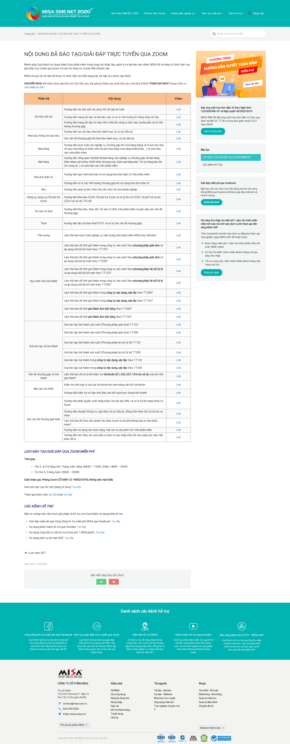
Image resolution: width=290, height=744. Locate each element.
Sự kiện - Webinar (163, 694)
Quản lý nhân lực (207, 698)
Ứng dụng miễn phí (164, 702)
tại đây (40, 87)
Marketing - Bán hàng (210, 694)
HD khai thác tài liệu (155, 13)
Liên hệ (114, 717)
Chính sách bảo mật (98, 738)
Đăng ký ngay (211, 272)
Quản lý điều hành (208, 702)
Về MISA (115, 690)
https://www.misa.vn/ (74, 714)
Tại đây (76, 487)
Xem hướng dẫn (213, 131)
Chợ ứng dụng (118, 694)
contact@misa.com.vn (75, 703)
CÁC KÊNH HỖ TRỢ (212, 164)
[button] (101, 582)
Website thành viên (210, 728)
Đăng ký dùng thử (120, 698)
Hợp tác (115, 706)
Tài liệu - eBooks (162, 690)
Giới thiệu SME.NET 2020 (124, 13)
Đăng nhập (116, 702)
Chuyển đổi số (206, 706)
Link (178, 109)
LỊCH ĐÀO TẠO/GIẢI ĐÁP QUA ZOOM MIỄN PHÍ (227, 157)
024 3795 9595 (71, 708)
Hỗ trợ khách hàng (120, 709)
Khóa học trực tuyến (164, 698)
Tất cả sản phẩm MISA (72, 725)
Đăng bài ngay (211, 202)
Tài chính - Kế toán (208, 690)
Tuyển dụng (117, 713)
